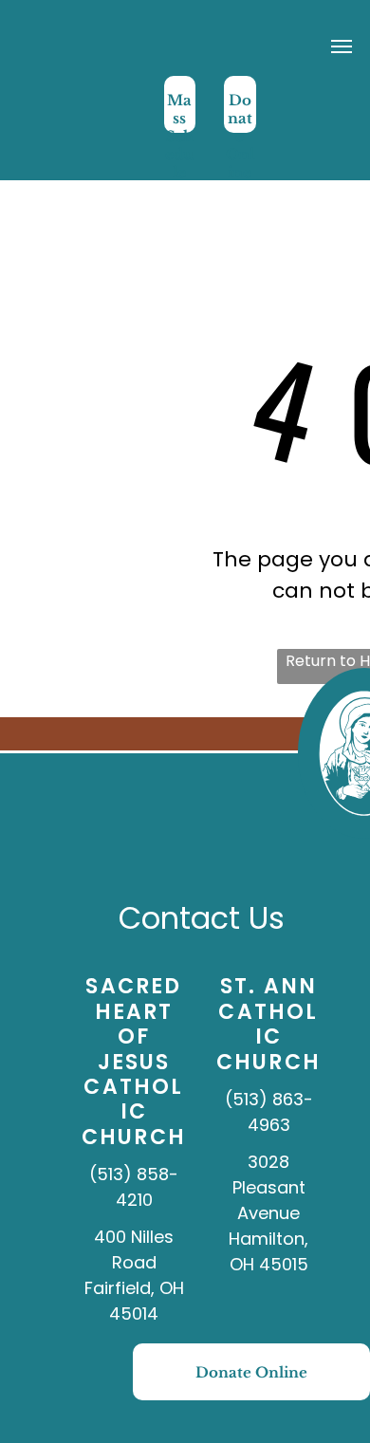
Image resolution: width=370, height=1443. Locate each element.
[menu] (342, 46)
